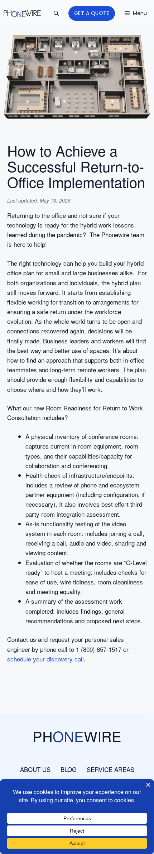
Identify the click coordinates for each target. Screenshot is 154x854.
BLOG (69, 769)
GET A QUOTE (92, 13)
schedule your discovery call (45, 658)
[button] (56, 13)
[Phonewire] (22, 13)
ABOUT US (35, 769)
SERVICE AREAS (110, 769)
